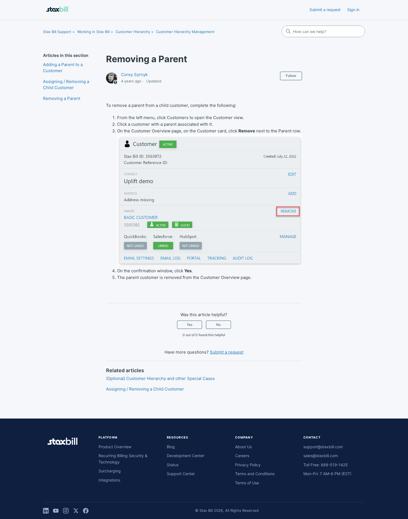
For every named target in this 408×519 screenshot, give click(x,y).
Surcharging (110, 470)
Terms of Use (247, 482)
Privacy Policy (248, 464)
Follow (291, 76)
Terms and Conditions (254, 473)
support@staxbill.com (323, 446)
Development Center (185, 455)
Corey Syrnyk (134, 74)
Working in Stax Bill (93, 31)
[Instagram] (66, 510)
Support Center (181, 473)
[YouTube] (56, 510)
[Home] (57, 10)
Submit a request (325, 9)
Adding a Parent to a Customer (63, 68)
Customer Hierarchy (132, 31)
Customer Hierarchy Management (185, 31)
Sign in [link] (353, 9)
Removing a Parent (61, 98)
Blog (171, 446)
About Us (243, 446)
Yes (189, 325)
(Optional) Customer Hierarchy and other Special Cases (160, 378)
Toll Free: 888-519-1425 (325, 464)
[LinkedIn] (46, 510)
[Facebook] (86, 510)
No (218, 325)
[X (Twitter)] (76, 510)
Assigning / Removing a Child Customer (66, 84)
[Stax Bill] (62, 442)
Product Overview (115, 446)
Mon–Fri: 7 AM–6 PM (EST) (327, 473)
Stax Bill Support (57, 31)
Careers (242, 455)
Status (172, 464)
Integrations (109, 480)
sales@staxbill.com (320, 455)
